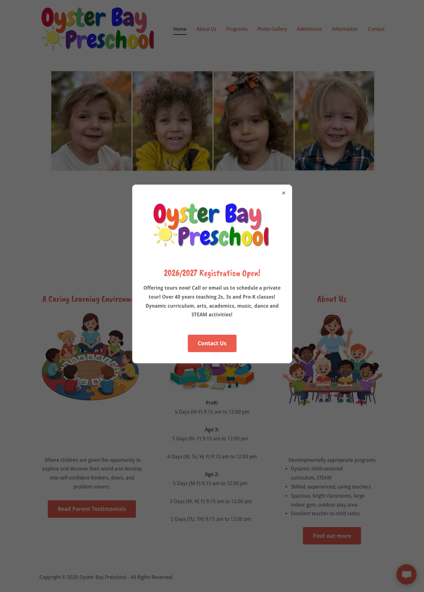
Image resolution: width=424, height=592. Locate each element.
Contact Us (212, 343)
